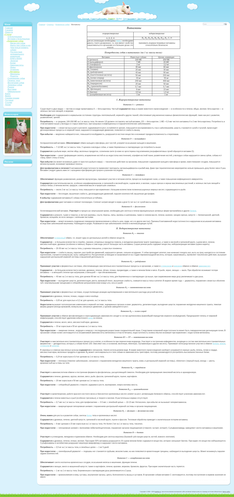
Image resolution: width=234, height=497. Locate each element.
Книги (7, 94)
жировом (178, 266)
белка (89, 415)
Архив (8, 105)
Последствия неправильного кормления (17, 54)
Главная (85, 18)
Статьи (111, 18)
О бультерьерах (15, 37)
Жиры (13, 67)
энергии (55, 346)
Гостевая (142, 18)
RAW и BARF (16, 59)
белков (193, 211)
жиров (222, 344)
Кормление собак (62, 24)
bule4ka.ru (158, 491)
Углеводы (14, 70)
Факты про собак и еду (20, 45)
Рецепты (14, 76)
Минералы (15, 74)
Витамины (15, 72)
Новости (103, 18)
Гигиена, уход (14, 81)
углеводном (166, 266)
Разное (11, 87)
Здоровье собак (15, 85)
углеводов (45, 346)
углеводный (60, 238)
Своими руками (129, 18)
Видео (119, 18)
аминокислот (204, 266)
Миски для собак (17, 43)
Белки (13, 63)
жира (90, 318)
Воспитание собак (16, 83)
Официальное (14, 91)
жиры (118, 41)
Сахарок (94, 18)
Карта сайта (226, 491)
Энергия (14, 61)
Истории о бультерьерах (19, 39)
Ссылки (8, 102)
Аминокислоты (17, 65)
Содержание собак (16, 78)
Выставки (12, 89)
